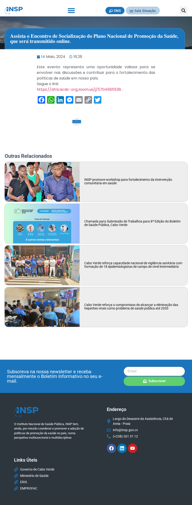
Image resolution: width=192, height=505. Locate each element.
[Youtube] (132, 448)
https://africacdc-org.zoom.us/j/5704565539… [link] (80, 89)
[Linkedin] (122, 448)
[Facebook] (111, 448)
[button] (71, 10)
